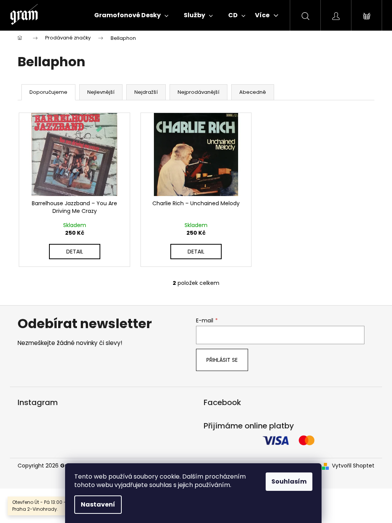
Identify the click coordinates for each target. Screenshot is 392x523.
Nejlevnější (100, 92)
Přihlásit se (222, 360)
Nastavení (98, 504)
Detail (74, 251)
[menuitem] (131, 15)
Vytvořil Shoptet (353, 465)
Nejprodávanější (198, 92)
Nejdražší (146, 92)
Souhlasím (289, 481)
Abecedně (252, 92)
